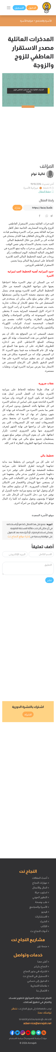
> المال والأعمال (40, 887)
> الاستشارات (42, 916)
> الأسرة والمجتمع (39, 906)
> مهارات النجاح (40, 882)
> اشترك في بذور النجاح (36, 971)
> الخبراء (44, 921)
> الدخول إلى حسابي (38, 980)
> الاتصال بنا (42, 990)
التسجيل (19, 7)
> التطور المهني (40, 897)
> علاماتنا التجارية (39, 985)
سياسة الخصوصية (33, 1038)
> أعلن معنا (43, 961)
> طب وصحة (42, 902)
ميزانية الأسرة (30, 187)
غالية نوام (38, 174)
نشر (49, 580)
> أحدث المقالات (40, 877)
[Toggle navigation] (9, 8)
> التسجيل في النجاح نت (36, 976)
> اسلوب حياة (42, 892)
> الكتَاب (45, 926)
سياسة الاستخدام (16, 1038)
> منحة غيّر (43, 946)
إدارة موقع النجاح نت (19, 536)
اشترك (28, 714)
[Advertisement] (28, 135)
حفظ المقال (44, 191)
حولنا (44, 1038)
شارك (17, 207)
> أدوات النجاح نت (39, 931)
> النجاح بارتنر (41, 966)
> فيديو (45, 911)
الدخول (32, 7)
